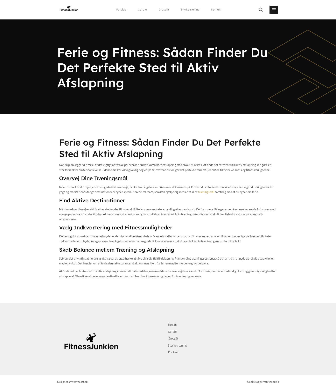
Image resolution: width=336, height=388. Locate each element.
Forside (121, 9)
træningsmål (206, 192)
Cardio (142, 9)
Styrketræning (190, 9)
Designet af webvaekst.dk (72, 381)
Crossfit (164, 9)
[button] (261, 10)
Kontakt (216, 9)
